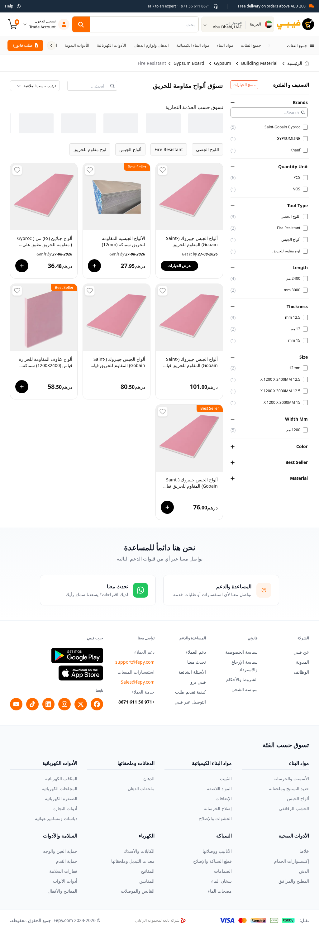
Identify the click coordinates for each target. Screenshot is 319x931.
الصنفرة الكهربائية (61, 798)
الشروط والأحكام (242, 679)
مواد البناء (299, 763)
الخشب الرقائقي (294, 808)
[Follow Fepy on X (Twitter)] (80, 704)
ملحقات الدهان (141, 788)
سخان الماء (221, 881)
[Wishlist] (163, 170)
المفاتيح (148, 871)
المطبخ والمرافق (294, 881)
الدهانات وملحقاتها (136, 763)
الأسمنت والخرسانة (291, 778)
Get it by (200, 254)
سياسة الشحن (244, 689)
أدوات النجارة (65, 808)
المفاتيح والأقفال (62, 891)
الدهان (149, 778)
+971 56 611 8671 (136, 702)
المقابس (147, 881)
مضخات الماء (220, 891)
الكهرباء (147, 835)
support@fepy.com (135, 662)
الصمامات (223, 871)
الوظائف (301, 672)
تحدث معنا (196, 662)
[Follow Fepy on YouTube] (16, 704)
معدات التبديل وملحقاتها (133, 861)
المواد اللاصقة (219, 788)
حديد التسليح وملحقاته (289, 788)
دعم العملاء (196, 652)
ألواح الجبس (298, 798)
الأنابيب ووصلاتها (217, 851)
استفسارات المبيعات (136, 672)
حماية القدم (66, 861)
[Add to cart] (94, 265)
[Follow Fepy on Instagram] (64, 704)
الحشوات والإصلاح (215, 818)
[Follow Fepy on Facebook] (97, 704)
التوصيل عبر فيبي (190, 702)
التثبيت (226, 778)
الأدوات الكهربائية (59, 763)
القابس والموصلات (138, 891)
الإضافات (224, 798)
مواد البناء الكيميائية (212, 763)
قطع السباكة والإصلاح (212, 861)
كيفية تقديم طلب (190, 692)
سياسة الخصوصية (241, 652)
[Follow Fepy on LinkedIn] (48, 704)
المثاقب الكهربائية (61, 778)
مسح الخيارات (244, 84)
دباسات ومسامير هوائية (56, 818)
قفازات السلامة (63, 871)
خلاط (304, 851)
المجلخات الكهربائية (59, 788)
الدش (304, 871)
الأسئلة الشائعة (192, 672)
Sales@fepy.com (138, 682)
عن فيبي (301, 652)
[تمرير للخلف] (269, 45)
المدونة (302, 662)
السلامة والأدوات (60, 835)
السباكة (224, 835)
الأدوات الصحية (294, 835)
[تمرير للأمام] (51, 45)
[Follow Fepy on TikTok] (32, 704)
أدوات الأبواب (65, 881)
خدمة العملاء (143, 692)
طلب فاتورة (22, 45)
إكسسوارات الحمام (291, 861)
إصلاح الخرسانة (218, 808)
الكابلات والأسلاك (139, 851)
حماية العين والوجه (60, 851)
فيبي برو (198, 682)
